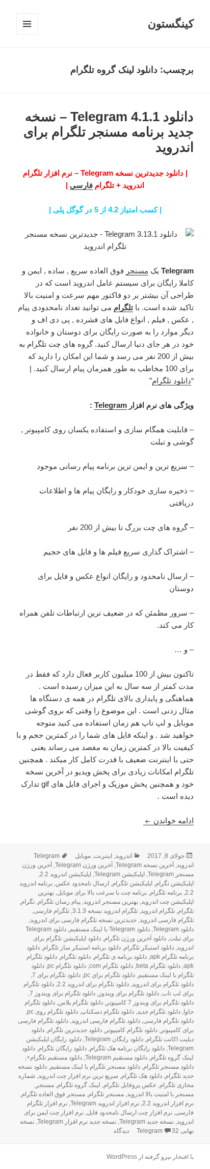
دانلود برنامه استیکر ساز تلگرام (82, 947)
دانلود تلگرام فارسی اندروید (105, 1020)
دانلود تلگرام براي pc (109, 975)
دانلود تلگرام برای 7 (56, 975)
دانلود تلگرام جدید (158, 1011)
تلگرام (123, 307)
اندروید (123, 855)
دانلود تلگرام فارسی (168, 1020)
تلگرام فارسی (51, 910)
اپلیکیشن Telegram (119, 874)
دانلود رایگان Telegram (114, 1039)
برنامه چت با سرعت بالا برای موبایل (102, 892)
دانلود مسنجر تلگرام (168, 1066)
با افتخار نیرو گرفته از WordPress (150, 1156)
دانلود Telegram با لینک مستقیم (109, 929)
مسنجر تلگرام (106, 1094)
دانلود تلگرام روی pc (52, 1011)
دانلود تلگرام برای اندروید (163, 984)
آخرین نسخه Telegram (145, 865)
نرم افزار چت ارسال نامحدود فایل (129, 1112)
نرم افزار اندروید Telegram (104, 1103)
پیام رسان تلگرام (59, 901)
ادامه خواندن (168, 820)
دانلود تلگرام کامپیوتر (131, 1030)
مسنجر (137, 270)
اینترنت (103, 855)
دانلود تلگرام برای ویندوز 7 (62, 993)
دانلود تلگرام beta (158, 965)
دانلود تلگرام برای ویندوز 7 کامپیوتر (150, 1002)
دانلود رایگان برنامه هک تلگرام (127, 1048)
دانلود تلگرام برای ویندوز (128, 993)
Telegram (110, 405)
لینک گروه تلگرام (78, 1085)
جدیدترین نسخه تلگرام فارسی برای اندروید (83, 920)
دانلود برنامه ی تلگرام (120, 956)
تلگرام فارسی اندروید (167, 920)
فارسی (81, 185)
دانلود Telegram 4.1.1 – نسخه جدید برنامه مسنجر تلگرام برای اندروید (108, 132)
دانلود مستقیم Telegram (116, 1057)
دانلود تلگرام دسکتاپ (107, 1011)
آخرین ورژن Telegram (84, 865)
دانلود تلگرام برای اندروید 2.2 (93, 984)
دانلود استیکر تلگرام (149, 947)
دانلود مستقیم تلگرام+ (54, 1057)
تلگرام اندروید (158, 910)
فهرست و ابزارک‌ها (26, 34)
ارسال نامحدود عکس (82, 883)
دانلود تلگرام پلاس (80, 1002)
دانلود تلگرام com (111, 965)
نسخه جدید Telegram (146, 1121)
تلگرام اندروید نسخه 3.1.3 (105, 910)
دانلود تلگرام (171, 380)
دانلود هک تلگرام (141, 1075)
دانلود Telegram (173, 929)
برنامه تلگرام (166, 892)
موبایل (83, 855)
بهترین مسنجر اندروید (111, 901)
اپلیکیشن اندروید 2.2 (65, 874)
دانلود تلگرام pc (66, 965)
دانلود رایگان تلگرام (62, 1048)
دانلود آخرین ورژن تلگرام (135, 938)
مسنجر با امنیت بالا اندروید (160, 1094)
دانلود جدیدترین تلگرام (74, 1030)
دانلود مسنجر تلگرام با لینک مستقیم (95, 1066)
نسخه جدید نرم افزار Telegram (76, 1121)
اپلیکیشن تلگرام (132, 883)
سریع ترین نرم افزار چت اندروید (78, 1075)
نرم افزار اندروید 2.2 (168, 1103)
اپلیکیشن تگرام (174, 883)
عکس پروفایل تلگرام (129, 1085)
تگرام (28, 901)
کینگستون (171, 23)
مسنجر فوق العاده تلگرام (53, 1094)
